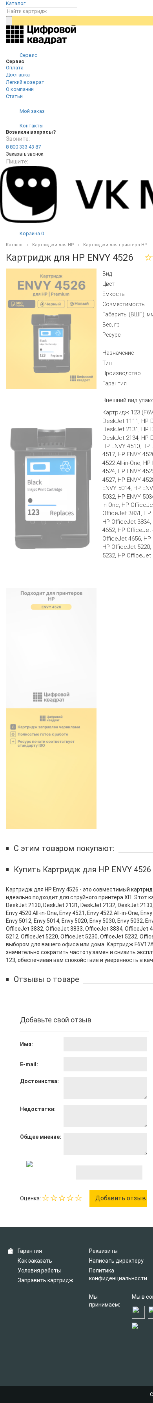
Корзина (31, 233)
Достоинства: (39, 1081)
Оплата (15, 68)
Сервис (27, 55)
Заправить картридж (45, 1280)
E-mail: (29, 1064)
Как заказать (35, 1261)
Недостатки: (38, 1109)
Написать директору (116, 1261)
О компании (20, 89)
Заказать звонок (24, 154)
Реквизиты (103, 1251)
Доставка (18, 75)
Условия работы (39, 1270)
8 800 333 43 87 (23, 147)
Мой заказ (31, 111)
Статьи (14, 96)
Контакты (31, 126)
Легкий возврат (25, 82)
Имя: (26, 1044)
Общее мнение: (40, 1137)
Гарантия (30, 1251)
